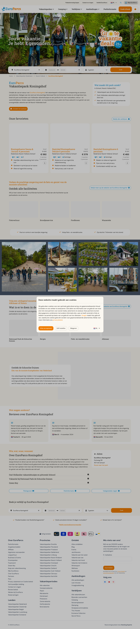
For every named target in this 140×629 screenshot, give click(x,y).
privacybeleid (57, 320)
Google (84, 315)
